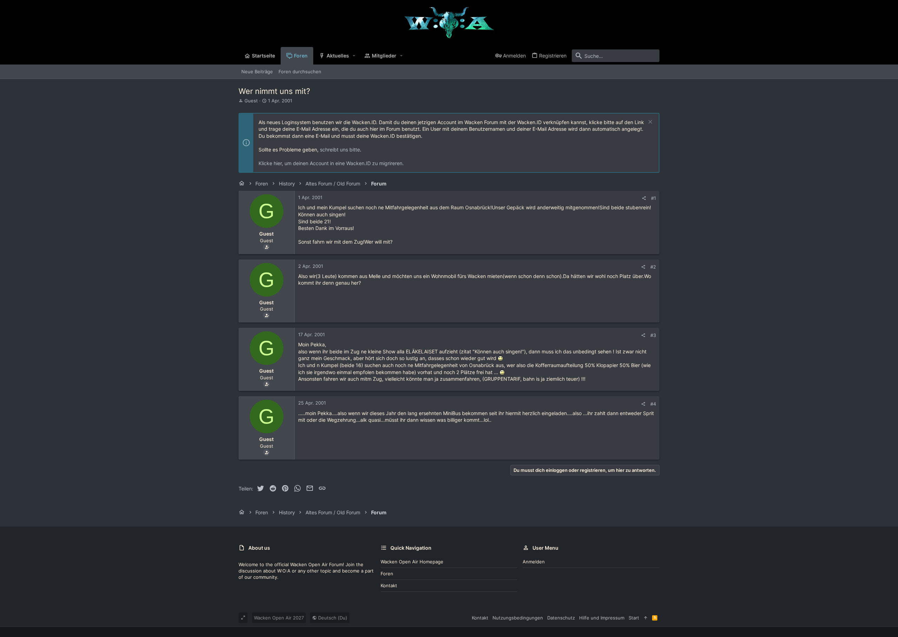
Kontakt (389, 585)
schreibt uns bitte (340, 150)
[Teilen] (644, 198)
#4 (653, 404)
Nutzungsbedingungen (517, 618)
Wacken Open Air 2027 (279, 618)
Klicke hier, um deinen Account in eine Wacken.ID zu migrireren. (331, 163)
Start (634, 618)
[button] (354, 56)
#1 (653, 198)
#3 (653, 335)
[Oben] (645, 617)
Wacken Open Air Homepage (412, 561)
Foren (387, 573)
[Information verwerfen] (649, 122)
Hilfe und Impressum (601, 618)
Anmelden (534, 561)
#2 (653, 267)
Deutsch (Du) (332, 618)
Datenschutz (561, 618)
